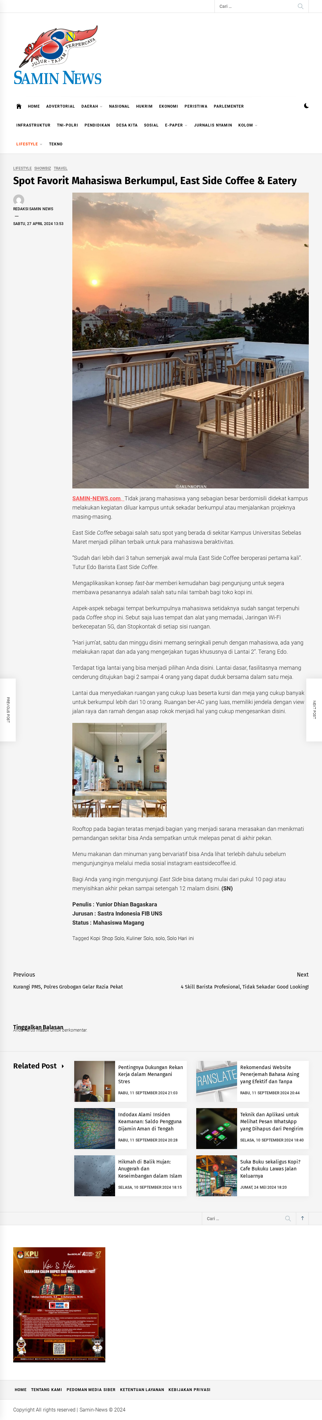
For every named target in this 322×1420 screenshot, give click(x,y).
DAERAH (89, 106)
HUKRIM (144, 106)
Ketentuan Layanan (142, 1390)
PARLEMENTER (229, 106)
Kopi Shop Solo (107, 938)
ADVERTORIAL (60, 106)
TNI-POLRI (67, 125)
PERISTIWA (196, 106)
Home (21, 1390)
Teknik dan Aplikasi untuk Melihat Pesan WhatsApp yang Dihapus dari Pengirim (271, 1122)
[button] (306, 107)
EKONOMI (168, 106)
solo (160, 938)
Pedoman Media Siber (91, 1390)
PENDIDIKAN (97, 125)
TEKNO (56, 144)
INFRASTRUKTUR (33, 125)
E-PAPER (174, 125)
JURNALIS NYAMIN (213, 125)
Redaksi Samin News (33, 209)
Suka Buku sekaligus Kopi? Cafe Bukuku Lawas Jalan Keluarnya (270, 1169)
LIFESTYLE (27, 144)
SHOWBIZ (42, 168)
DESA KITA (127, 125)
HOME (34, 106)
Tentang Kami (46, 1390)
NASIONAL (119, 106)
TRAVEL (61, 168)
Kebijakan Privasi (189, 1390)
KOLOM (245, 125)
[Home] (19, 106)
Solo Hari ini (180, 938)
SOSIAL (151, 125)
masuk (42, 1030)
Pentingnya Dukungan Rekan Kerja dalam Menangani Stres (150, 1074)
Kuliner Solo (139, 938)
